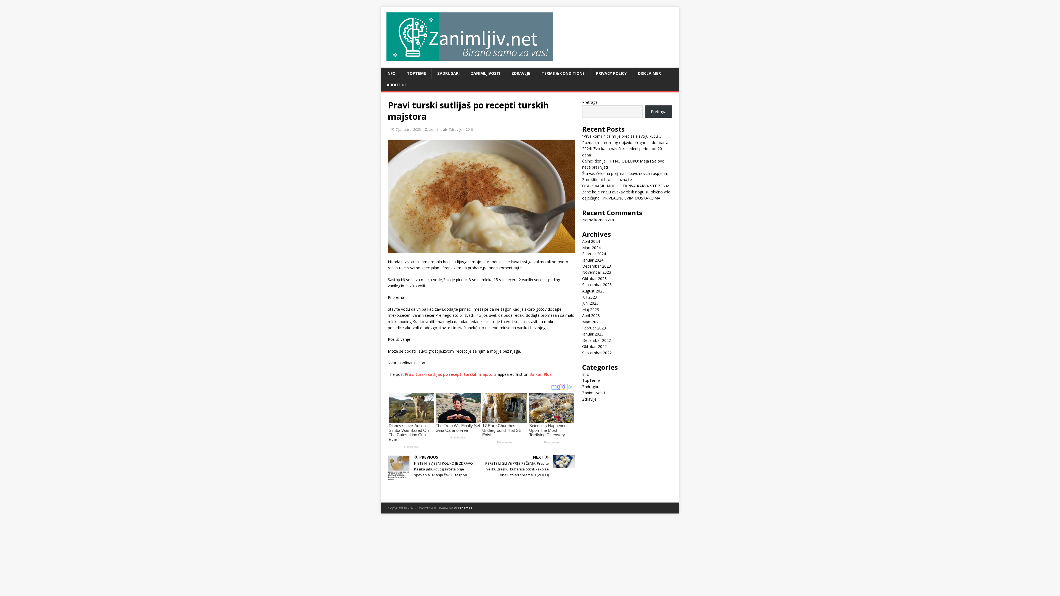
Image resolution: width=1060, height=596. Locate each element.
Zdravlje (521, 73)
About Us (397, 84)
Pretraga (590, 102)
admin (434, 129)
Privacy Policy (611, 73)
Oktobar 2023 (594, 278)
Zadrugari (448, 73)
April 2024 (591, 241)
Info (391, 73)
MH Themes (463, 508)
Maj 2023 (590, 309)
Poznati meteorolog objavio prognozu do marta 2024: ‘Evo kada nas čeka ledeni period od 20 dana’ (625, 149)
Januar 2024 (592, 260)
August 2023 (593, 291)
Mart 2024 (591, 247)
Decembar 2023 (596, 266)
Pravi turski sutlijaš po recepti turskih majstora (451, 374)
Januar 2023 (592, 334)
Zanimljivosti (485, 73)
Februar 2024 (594, 253)
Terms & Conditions (563, 73)
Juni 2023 (590, 303)
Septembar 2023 (597, 284)
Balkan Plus (540, 374)
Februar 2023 (594, 328)
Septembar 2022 (597, 352)
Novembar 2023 (596, 272)
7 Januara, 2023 (408, 129)
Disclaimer (649, 73)
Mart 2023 (591, 321)
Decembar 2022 (596, 340)
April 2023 (591, 315)
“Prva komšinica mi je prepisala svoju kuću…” (622, 136)
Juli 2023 (589, 297)
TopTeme (416, 73)
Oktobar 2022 (594, 346)
